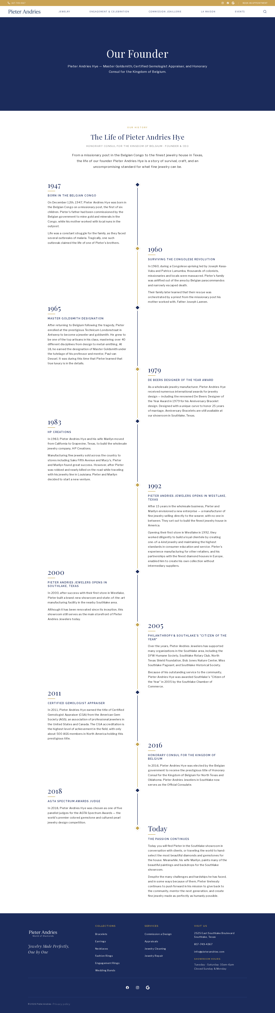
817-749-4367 (203, 944)
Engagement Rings (107, 963)
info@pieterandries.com (209, 951)
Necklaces (101, 948)
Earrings (100, 941)
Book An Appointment (255, 2)
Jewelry (64, 11)
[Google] (233, 3)
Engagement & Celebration (109, 11)
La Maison (208, 11)
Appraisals (151, 941)
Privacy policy (61, 1004)
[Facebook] (228, 3)
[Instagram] (222, 3)
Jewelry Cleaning (155, 948)
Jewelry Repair (154, 955)
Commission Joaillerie (165, 11)
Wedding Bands (105, 970)
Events (240, 11)
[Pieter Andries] (24, 11)
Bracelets (101, 934)
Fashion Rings (104, 955)
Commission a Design (158, 934)
